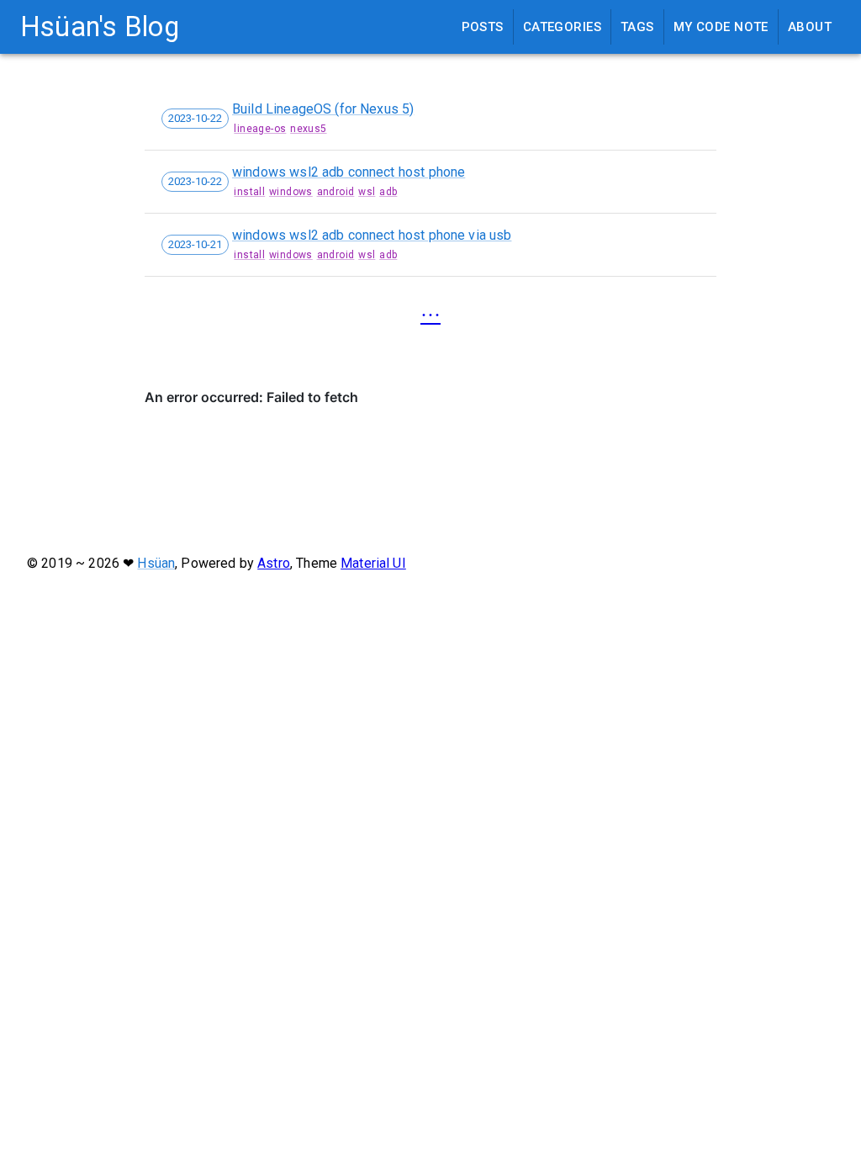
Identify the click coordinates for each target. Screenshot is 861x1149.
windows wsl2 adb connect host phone (348, 172)
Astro (273, 563)
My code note (721, 26)
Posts (483, 26)
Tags (637, 26)
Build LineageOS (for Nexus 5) (323, 109)
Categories (562, 26)
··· (430, 315)
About (810, 26)
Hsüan (156, 563)
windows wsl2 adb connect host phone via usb (371, 235)
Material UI (373, 563)
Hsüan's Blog (99, 27)
